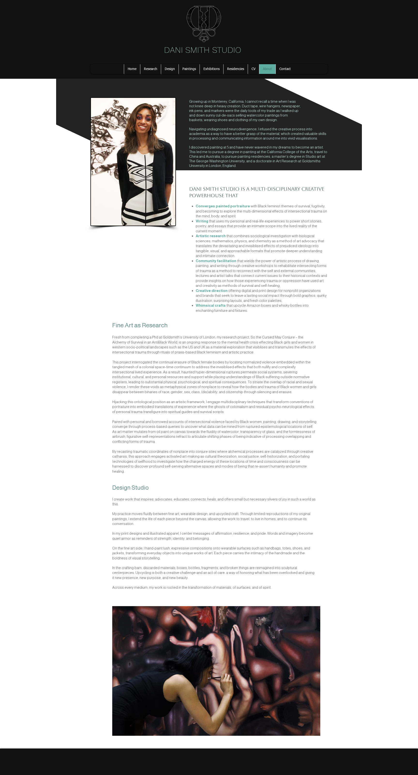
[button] (150, 69)
